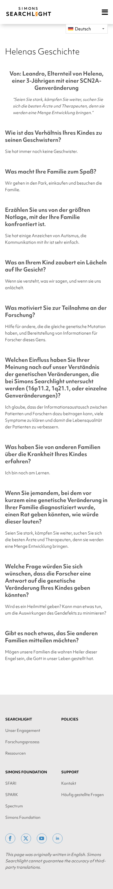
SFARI (10, 783)
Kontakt (68, 783)
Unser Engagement (22, 730)
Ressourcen (15, 753)
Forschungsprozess (22, 742)
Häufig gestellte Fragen (82, 794)
